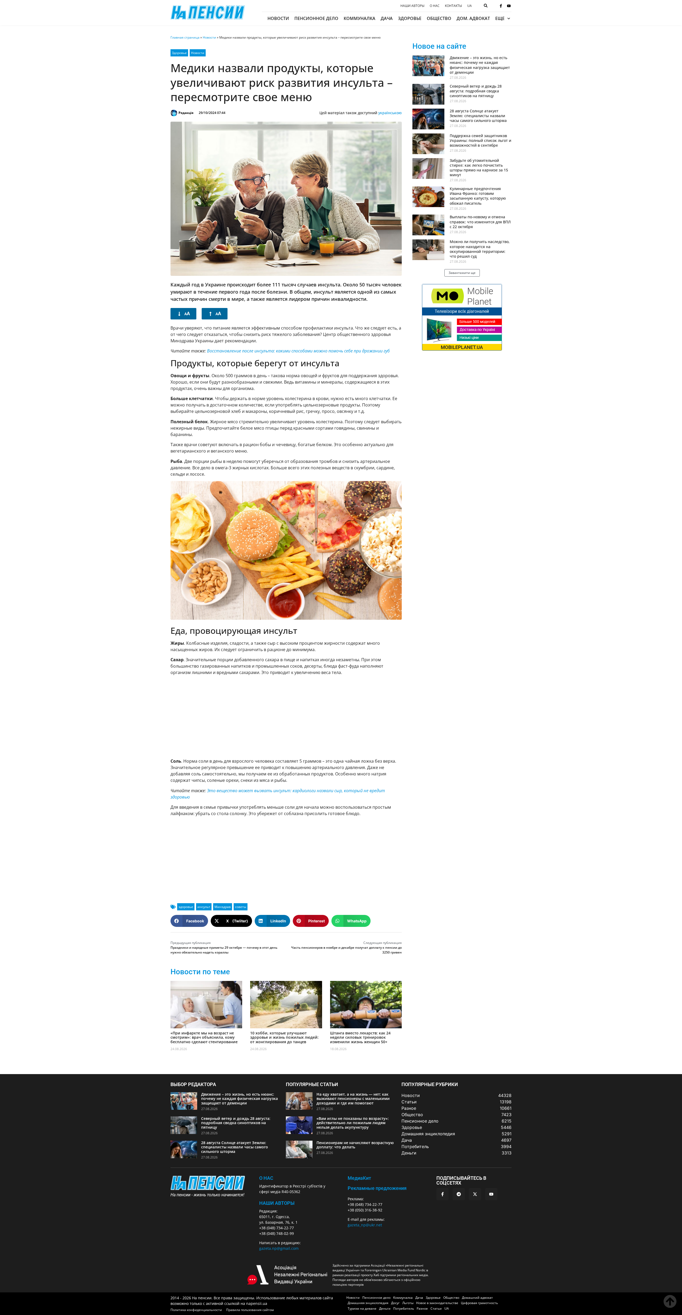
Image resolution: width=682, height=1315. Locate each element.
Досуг (395, 1303)
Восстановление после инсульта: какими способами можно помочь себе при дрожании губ (298, 351)
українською (390, 112)
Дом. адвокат (473, 18)
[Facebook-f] (501, 6)
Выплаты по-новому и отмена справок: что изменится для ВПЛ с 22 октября (480, 221)
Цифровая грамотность (479, 1303)
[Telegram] (459, 1194)
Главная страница (185, 37)
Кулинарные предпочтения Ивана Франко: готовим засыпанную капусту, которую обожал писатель (478, 196)
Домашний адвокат (477, 1297)
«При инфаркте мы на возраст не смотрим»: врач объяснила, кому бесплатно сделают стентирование (204, 1037)
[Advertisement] (286, 717)
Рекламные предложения (377, 1188)
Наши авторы (412, 6)
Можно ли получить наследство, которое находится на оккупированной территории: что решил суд (480, 249)
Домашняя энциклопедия (368, 1303)
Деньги (385, 1308)
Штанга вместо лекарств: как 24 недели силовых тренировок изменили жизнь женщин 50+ (360, 1037)
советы (240, 907)
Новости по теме (200, 971)
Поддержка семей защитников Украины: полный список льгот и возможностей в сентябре (480, 140)
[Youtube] (509, 6)
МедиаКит (359, 1178)
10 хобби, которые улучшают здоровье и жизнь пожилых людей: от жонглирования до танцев (284, 1037)
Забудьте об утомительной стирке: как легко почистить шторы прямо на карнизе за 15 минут (479, 168)
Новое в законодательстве (437, 1303)
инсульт (203, 907)
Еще (500, 18)
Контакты (453, 6)
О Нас (266, 1178)
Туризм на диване (362, 1308)
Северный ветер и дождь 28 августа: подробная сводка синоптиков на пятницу (476, 91)
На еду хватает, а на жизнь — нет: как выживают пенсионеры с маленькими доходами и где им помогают (353, 1099)
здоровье (185, 907)
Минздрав (222, 907)
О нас (435, 6)
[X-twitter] (475, 1194)
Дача (387, 18)
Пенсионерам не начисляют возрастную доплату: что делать (355, 1145)
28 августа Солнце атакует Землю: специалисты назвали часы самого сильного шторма (478, 115)
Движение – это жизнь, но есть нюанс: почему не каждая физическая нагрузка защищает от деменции (480, 65)
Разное (422, 1308)
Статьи (436, 1308)
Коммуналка (359, 18)
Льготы (407, 1303)
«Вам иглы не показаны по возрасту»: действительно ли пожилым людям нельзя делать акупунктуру (352, 1123)
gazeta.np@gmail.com (279, 1248)
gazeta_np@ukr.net (365, 1224)
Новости (278, 18)
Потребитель (403, 1308)
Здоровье (409, 18)
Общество (439, 18)
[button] (189, 921)
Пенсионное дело (316, 18)
